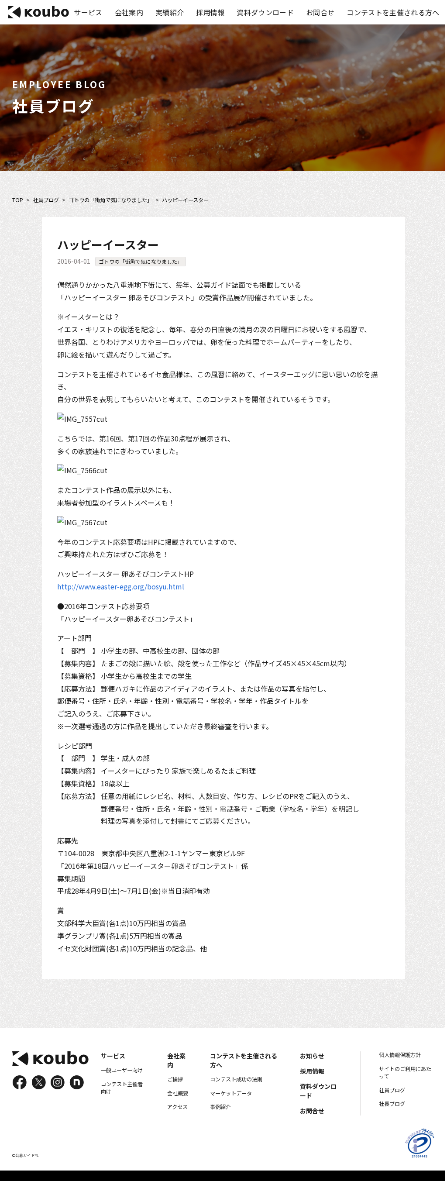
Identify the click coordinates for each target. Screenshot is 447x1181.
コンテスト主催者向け (122, 1088)
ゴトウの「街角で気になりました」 (110, 200)
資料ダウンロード (265, 12)
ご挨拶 (175, 1079)
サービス (88, 12)
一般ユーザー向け (122, 1070)
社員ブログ (46, 200)
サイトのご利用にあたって (405, 1073)
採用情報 (210, 12)
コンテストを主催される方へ (393, 12)
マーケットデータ (231, 1093)
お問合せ (320, 12)
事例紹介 (220, 1107)
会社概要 (177, 1093)
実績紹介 (169, 12)
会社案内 (129, 12)
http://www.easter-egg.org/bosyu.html (120, 586)
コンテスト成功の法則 (236, 1079)
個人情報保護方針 (400, 1055)
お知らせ (312, 1055)
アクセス (177, 1107)
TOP (17, 200)
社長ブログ (392, 1104)
